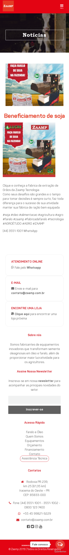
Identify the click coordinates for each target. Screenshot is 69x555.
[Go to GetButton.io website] (60, 551)
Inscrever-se (34, 409)
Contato (34, 454)
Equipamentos (34, 441)
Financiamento (34, 449)
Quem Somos (34, 436)
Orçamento (34, 445)
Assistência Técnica (34, 458)
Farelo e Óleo (34, 432)
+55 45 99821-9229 (37, 513)
